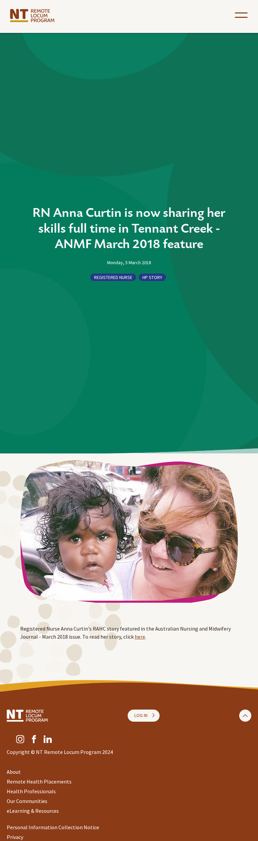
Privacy (15, 837)
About (14, 771)
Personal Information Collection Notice (53, 827)
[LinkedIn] (48, 738)
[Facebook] (34, 738)
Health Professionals (31, 791)
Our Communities (27, 801)
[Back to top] (245, 716)
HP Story (152, 277)
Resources (47, 810)
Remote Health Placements (39, 781)
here (140, 636)
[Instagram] (20, 738)
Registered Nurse (113, 277)
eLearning (18, 810)
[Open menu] (241, 15)
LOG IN (140, 715)
